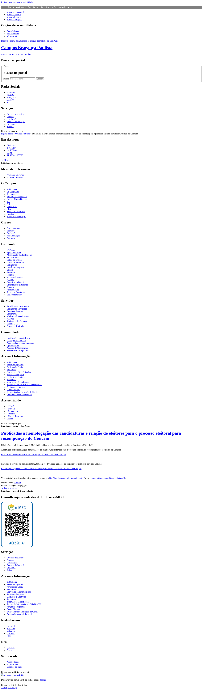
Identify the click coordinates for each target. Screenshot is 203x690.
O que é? (11, 647)
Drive (10, 418)
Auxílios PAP (13, 257)
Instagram (11, 631)
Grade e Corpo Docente (17, 199)
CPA (9, 209)
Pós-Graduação (13, 236)
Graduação (11, 233)
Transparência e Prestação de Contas (22, 392)
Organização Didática (16, 282)
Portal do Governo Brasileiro (23, 7)
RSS (9, 636)
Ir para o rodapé (14, 19)
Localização (12, 119)
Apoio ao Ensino (14, 252)
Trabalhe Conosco (15, 177)
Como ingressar (13, 228)
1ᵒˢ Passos (11, 250)
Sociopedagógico (14, 295)
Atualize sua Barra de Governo (56, 7)
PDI (8, 201)
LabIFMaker (12, 150)
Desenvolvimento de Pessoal (19, 394)
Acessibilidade (13, 31)
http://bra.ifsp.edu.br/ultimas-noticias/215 (107, 478)
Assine (10, 650)
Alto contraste (13, 33)
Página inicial (7, 134)
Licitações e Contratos (16, 340)
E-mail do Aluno (15, 416)
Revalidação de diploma (17, 350)
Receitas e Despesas (15, 374)
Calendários (12, 265)
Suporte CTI (12, 324)
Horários (10, 275)
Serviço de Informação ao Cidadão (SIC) (24, 384)
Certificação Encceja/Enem (18, 338)
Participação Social (15, 367)
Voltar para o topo (9, 488)
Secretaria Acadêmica (16, 292)
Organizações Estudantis (17, 285)
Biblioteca (11, 145)
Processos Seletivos (15, 175)
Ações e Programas (15, 364)
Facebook (11, 626)
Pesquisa (10, 287)
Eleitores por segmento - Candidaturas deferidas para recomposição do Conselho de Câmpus (41, 468)
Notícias (17, 482)
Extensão (11, 238)
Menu (6, 160)
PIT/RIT (10, 319)
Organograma (13, 191)
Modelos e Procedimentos (18, 316)
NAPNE (10, 280)
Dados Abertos (13, 389)
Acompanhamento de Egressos (20, 343)
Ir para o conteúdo (15, 12)
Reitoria (10, 126)
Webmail (12, 414)
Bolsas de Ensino (14, 260)
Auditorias (11, 369)
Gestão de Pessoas (15, 311)
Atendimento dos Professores (19, 255)
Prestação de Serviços (16, 216)
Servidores (11, 194)
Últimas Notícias (22, 134)
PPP (8, 204)
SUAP (9, 153)
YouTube (11, 628)
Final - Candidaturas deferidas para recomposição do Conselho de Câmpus (33, 454)
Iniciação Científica (15, 277)
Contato (10, 116)
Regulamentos (13, 290)
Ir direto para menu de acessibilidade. (17, 2)
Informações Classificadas (18, 382)
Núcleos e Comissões (16, 211)
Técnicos (11, 231)
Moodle (11, 409)
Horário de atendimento (17, 196)
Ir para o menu (14, 14)
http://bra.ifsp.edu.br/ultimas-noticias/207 (67, 478)
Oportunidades (13, 345)
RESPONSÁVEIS (15, 155)
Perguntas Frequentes (16, 387)
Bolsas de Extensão (15, 262)
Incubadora (11, 148)
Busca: (6, 79)
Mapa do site (12, 36)
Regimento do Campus (17, 321)
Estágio (10, 270)
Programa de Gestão (15, 326)
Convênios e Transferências (19, 372)
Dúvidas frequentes (15, 114)
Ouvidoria (11, 124)
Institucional (12, 189)
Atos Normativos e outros (18, 306)
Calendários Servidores (17, 309)
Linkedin (11, 633)
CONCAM (12, 206)
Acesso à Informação (16, 121)
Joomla (43, 680)
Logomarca (12, 314)
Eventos (10, 214)
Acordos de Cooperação (17, 348)
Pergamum (13, 411)
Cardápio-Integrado (15, 267)
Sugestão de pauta (14, 667)
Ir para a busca (14, 17)
